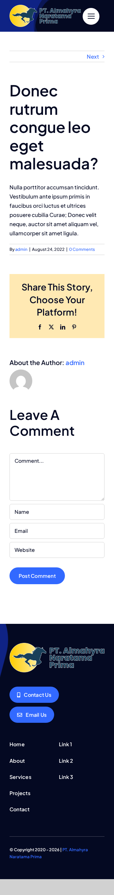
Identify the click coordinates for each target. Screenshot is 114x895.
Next (93, 56)
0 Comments (82, 249)
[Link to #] (91, 16)
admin (21, 249)
